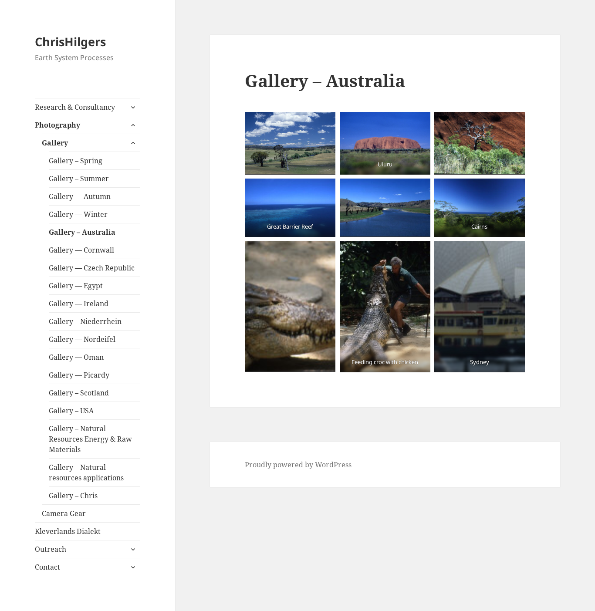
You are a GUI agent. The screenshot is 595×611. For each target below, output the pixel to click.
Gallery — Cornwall (81, 250)
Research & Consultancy (75, 107)
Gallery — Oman (76, 357)
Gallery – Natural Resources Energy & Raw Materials (90, 439)
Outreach (50, 549)
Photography (57, 125)
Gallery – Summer (79, 178)
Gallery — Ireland (78, 303)
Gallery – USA (71, 410)
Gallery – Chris (73, 495)
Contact (47, 567)
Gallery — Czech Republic (92, 268)
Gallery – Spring (75, 160)
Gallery (55, 143)
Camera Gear (64, 513)
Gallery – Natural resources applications (86, 472)
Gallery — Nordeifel (82, 339)
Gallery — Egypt (76, 285)
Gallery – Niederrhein (85, 321)
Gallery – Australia (82, 232)
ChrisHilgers (70, 42)
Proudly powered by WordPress (298, 464)
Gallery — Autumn (80, 196)
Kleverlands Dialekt (68, 531)
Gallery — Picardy (79, 375)
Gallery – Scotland (79, 393)
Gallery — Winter (78, 214)
